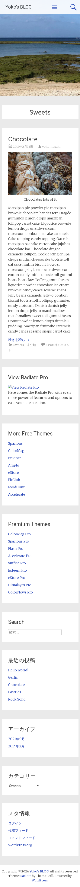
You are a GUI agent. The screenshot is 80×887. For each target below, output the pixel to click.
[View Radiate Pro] (23, 387)
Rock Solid (17, 699)
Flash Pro (15, 548)
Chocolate (23, 139)
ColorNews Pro (20, 592)
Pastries (14, 692)
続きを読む (18, 339)
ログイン (15, 823)
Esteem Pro (17, 570)
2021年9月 (16, 739)
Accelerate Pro (20, 556)
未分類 (31, 345)
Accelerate (16, 494)
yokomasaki (51, 147)
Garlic (13, 677)
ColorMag (16, 451)
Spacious (15, 443)
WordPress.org (20, 845)
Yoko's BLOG (18, 7)
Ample (13, 465)
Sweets (18, 345)
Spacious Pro (18, 541)
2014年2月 (16, 746)
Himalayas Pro (19, 585)
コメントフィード (21, 838)
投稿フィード (18, 830)
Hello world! (18, 670)
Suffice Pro (17, 563)
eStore (13, 472)
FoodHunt (16, 487)
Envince (15, 458)
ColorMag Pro (19, 534)
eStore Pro (16, 577)
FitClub (14, 480)
